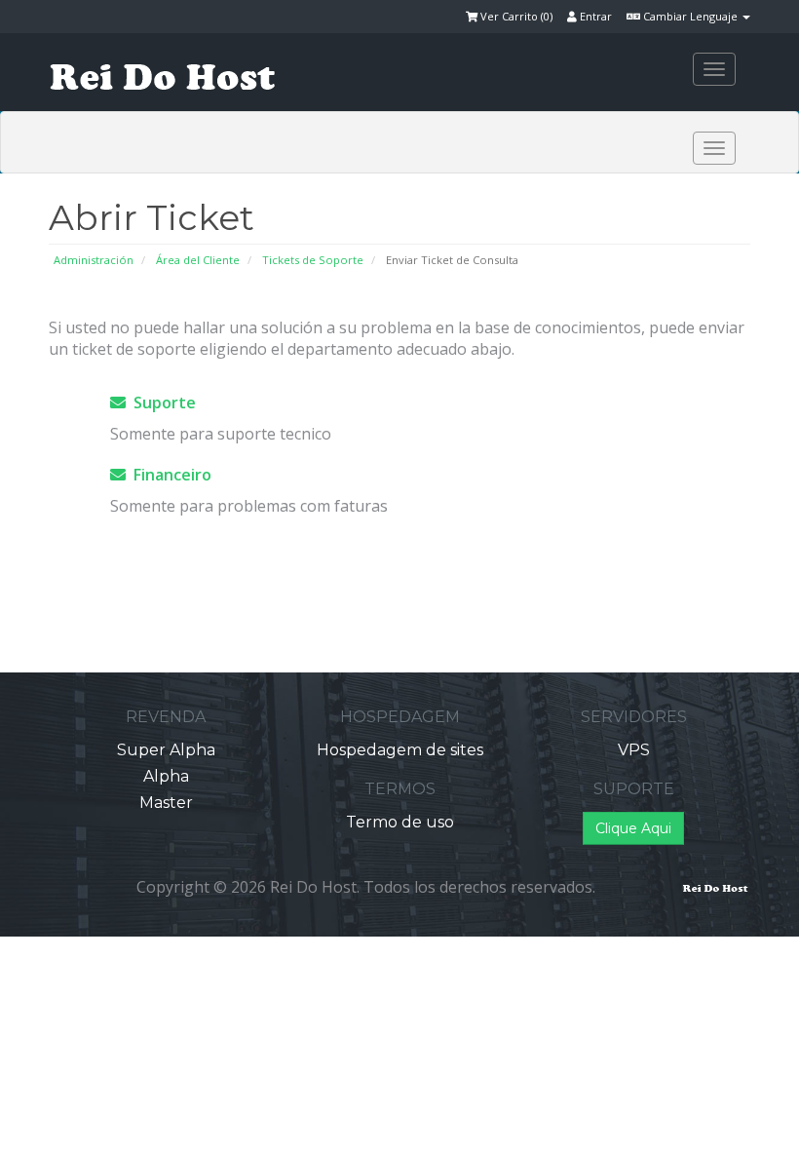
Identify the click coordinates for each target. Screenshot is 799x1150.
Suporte (161, 402)
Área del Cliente (198, 259)
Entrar (594, 16)
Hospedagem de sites (400, 750)
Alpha (166, 776)
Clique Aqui (633, 828)
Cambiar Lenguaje (690, 16)
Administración (93, 259)
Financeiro (168, 474)
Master (166, 802)
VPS (634, 750)
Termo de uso (400, 822)
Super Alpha (166, 750)
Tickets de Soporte (312, 259)
